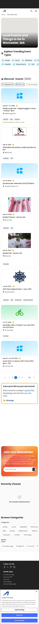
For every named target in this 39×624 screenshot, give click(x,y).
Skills (4, 531)
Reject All (19, 615)
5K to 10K (6, 579)
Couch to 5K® (7, 577)
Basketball (23, 527)
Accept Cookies (19, 620)
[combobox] (7, 84)
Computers (6, 535)
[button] (20, 84)
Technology (27, 535)
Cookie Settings (19, 610)
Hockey (5, 527)
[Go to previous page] (5, 377)
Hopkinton (21, 546)
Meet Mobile (7, 582)
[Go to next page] (33, 377)
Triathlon (34, 531)
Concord (31, 546)
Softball (12, 531)
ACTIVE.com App (8, 575)
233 (29, 377)
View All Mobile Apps (9, 584)
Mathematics (23, 531)
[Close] (36, 592)
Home (3, 14)
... (25, 377)
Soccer (14, 527)
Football (17, 535)
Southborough (8, 546)
